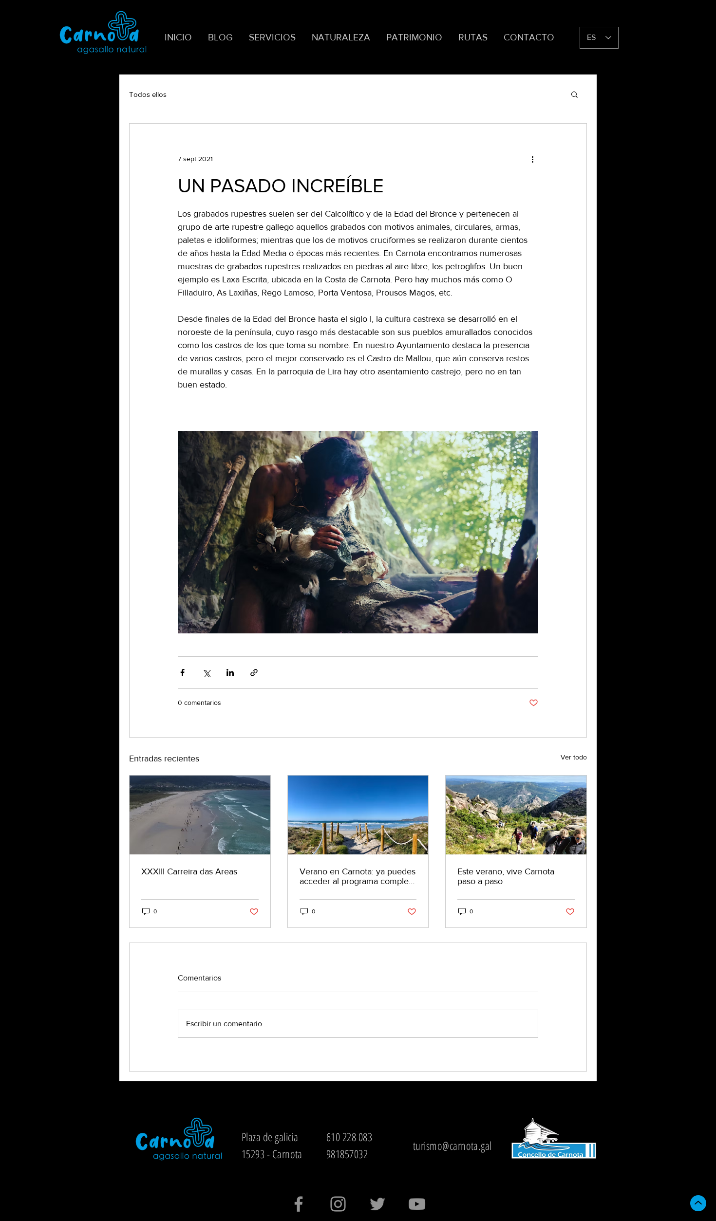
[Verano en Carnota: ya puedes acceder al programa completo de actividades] (358, 815)
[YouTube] (417, 1204)
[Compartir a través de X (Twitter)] (206, 672)
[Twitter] (377, 1204)
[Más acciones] (532, 159)
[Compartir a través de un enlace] (254, 672)
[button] (273, 37)
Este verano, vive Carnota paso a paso (505, 876)
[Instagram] (338, 1204)
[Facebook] (298, 1204)
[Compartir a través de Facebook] (182, 672)
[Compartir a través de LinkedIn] (230, 672)
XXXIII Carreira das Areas (189, 871)
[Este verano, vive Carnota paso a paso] (516, 815)
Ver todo (574, 757)
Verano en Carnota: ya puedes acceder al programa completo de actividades (358, 876)
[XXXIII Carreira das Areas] (200, 815)
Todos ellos (148, 94)
